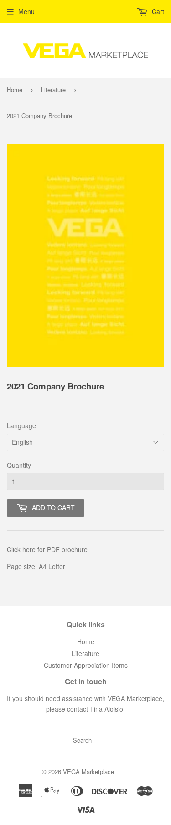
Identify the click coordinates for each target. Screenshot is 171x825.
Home (14, 89)
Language (21, 425)
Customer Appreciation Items (86, 665)
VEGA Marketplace (88, 771)
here (29, 549)
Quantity (19, 465)
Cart (157, 11)
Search (82, 740)
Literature (53, 89)
